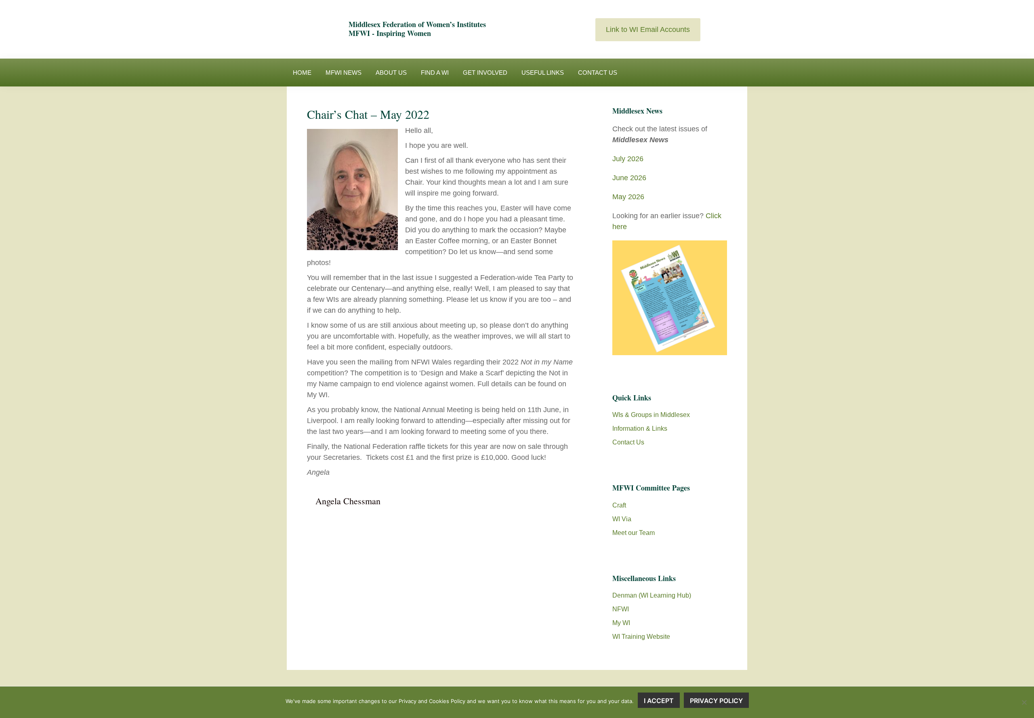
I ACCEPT (659, 701)
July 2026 (627, 159)
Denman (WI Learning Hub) (651, 595)
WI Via (621, 519)
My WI (621, 622)
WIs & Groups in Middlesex (651, 414)
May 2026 (628, 197)
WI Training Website (641, 636)
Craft (619, 505)
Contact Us (628, 442)
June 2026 (629, 178)
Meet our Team (633, 532)
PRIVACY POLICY (716, 701)
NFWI (620, 609)
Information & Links (639, 428)
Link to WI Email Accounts (648, 29)
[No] (1024, 702)
